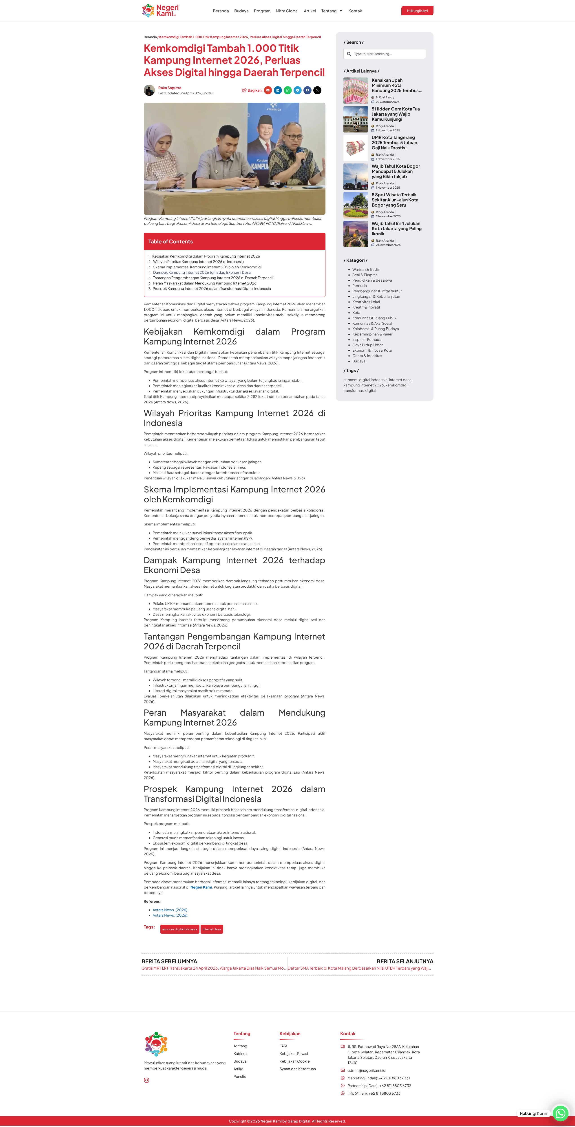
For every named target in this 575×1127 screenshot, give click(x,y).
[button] (268, 90)
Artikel (310, 10)
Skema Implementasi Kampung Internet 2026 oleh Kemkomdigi (207, 267)
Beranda (221, 10)
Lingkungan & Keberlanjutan (376, 296)
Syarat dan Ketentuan (298, 1068)
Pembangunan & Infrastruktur (377, 291)
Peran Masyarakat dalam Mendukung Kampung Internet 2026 (205, 283)
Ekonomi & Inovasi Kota (372, 350)
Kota (356, 312)
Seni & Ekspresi (365, 274)
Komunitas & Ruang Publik (374, 317)
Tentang (329, 10)
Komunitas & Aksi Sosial (372, 323)
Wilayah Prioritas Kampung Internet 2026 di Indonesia (198, 261)
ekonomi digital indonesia (180, 929)
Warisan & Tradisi (366, 269)
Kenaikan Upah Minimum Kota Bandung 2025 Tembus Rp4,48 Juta (395, 87)
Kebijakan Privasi (294, 1053)
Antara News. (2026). (171, 909)
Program (262, 10)
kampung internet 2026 (363, 385)
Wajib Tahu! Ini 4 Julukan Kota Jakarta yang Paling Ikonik (397, 228)
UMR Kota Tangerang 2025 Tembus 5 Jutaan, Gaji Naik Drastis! (395, 142)
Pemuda (359, 285)
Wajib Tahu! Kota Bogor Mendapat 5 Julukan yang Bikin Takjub (396, 171)
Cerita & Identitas (367, 355)
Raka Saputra (169, 87)
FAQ (283, 1045)
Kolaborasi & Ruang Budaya (375, 328)
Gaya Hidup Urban (367, 344)
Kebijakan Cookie (295, 1061)
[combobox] (384, 54)
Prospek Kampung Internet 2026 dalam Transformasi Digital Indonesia (212, 288)
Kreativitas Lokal (366, 301)
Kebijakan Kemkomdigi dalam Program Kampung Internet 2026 (206, 256)
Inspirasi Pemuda (366, 339)
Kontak (355, 10)
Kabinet (240, 1053)
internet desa (212, 929)
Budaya (241, 10)
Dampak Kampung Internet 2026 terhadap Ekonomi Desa (202, 272)
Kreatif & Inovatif (366, 307)
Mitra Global (287, 10)
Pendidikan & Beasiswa (372, 280)
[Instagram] (146, 1080)
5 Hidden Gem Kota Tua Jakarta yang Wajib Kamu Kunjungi (396, 114)
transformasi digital (359, 390)
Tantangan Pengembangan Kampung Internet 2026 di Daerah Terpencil (213, 278)
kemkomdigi (396, 385)
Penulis (240, 1076)
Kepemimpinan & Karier (372, 334)
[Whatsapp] (560, 1113)
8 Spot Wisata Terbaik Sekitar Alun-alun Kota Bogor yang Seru (395, 199)
